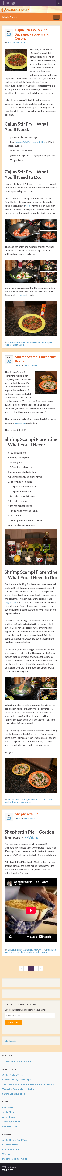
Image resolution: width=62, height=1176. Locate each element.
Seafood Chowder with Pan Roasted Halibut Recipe (28, 1084)
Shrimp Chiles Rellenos (13, 1093)
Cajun (11, 342)
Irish (48, 949)
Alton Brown (8, 1117)
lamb (53, 949)
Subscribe (13, 1022)
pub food (30, 952)
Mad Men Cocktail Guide (14, 1158)
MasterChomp (9, 17)
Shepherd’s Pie (26, 814)
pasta (43, 799)
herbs (18, 799)
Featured (23, 42)
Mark (9, 42)
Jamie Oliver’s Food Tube (14, 1140)
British (11, 949)
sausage (15, 344)
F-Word (31, 837)
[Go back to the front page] (31, 9)
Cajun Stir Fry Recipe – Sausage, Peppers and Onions (32, 34)
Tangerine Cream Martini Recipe (18, 1089)
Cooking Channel (10, 1149)
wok (27, 205)
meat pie (21, 952)
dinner (17, 342)
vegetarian (20, 422)
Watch (32, 818)
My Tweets (10, 1041)
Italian (24, 799)
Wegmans (7, 1154)
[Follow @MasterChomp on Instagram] (13, 2)
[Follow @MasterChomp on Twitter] (8, 2)
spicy (22, 344)
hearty (24, 342)
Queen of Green (10, 1126)
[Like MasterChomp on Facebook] (3, 2)
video (38, 952)
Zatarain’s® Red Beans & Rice (30, 142)
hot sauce (21, 295)
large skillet (11, 602)
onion (43, 342)
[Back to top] (55, 1169)
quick (49, 342)
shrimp (17, 802)
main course (34, 342)
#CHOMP (8, 1169)
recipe (8, 344)
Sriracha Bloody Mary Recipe (16, 1061)
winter (45, 952)
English (18, 949)
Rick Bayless (8, 1107)
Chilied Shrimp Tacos (12, 1075)
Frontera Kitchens (11, 1144)
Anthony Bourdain (11, 1121)
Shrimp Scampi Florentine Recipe (35, 359)
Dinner (16, 42)
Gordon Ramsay (30, 949)
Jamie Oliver (8, 1112)
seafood (9, 802)
